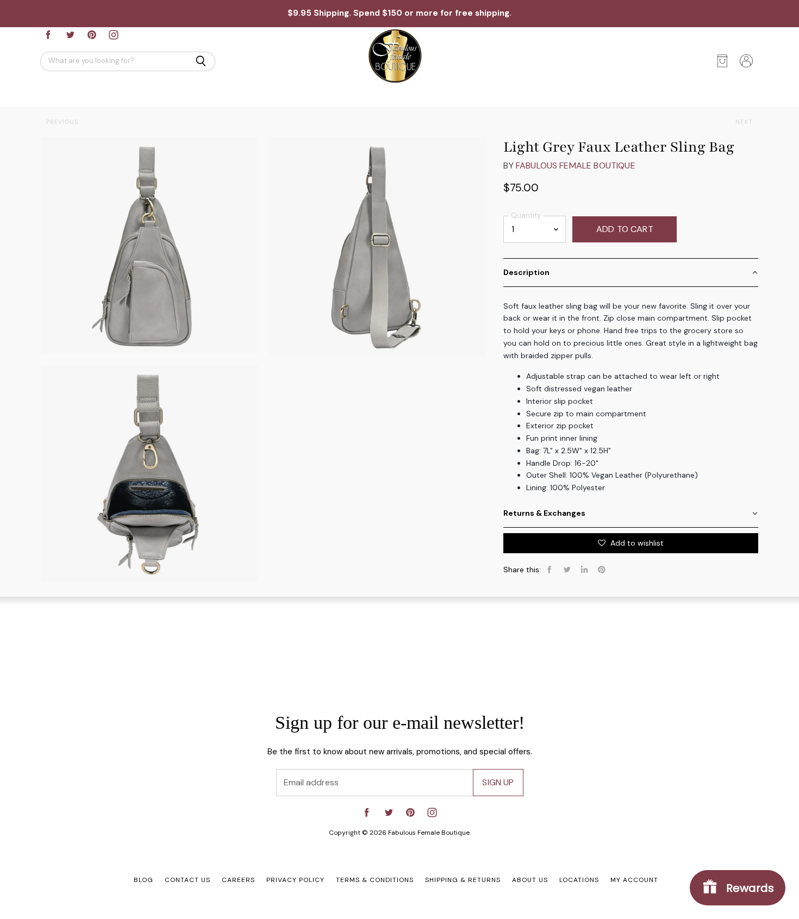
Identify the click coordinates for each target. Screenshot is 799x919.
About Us (530, 880)
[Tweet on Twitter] (566, 569)
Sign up (498, 782)
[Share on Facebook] (549, 569)
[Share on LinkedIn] (584, 569)
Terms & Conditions (375, 880)
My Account (634, 880)
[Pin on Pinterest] (601, 569)
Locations (579, 880)
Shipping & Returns (463, 880)
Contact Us (187, 880)
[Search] (200, 61)
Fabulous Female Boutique (575, 165)
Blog (143, 880)
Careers (238, 880)
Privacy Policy (295, 880)
